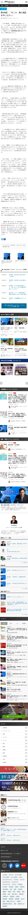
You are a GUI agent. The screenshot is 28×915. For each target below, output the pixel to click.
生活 (15, 759)
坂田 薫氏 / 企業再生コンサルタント (14, 640)
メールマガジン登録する (14, 716)
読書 (4, 901)
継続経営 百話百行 (14, 404)
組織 (15, 746)
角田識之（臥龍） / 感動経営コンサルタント (15, 662)
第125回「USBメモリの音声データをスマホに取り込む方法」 (17, 653)
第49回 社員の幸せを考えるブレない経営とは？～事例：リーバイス (17, 696)
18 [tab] (17, 383)
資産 (19, 5)
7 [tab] (14, 381)
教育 (15, 753)
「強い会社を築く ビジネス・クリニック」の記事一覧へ (14, 305)
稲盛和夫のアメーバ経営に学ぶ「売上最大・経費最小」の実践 (17, 683)
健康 (15, 889)
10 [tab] (20, 381)
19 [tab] (19, 383)
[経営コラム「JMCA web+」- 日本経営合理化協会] (9, 2)
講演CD (19, 901)
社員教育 (12, 896)
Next (27, 383)
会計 (11, 889)
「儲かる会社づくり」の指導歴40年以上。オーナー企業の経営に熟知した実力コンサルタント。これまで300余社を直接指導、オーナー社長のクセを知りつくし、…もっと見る (14, 532)
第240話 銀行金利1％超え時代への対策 (17, 428)
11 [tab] (22, 381)
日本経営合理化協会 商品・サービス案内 (11, 853)
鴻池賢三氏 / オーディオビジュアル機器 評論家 (16, 655)
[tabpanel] (7, 370)
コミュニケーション (7, 879)
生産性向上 (5, 896)
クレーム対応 (14, 877)
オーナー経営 (6, 877)
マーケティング (13, 5)
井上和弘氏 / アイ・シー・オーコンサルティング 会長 (17, 677)
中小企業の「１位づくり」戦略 (16, 418)
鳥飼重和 (5, 906)
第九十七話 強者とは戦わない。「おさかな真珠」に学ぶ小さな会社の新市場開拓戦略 (17, 415)
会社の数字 (5, 889)
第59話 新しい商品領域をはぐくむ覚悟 (7, 349)
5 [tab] (9, 381)
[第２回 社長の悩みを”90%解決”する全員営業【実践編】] (21, 341)
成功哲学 (15, 756)
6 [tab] (12, 381)
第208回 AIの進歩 (13, 445)
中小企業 (5, 886)
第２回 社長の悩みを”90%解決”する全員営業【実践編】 (21, 350)
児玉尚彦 (20, 889)
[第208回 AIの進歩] (3, 446)
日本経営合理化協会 (6, 856)
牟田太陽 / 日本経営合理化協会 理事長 (14, 669)
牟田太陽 (21, 894)
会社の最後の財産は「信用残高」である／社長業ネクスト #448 (17, 667)
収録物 (23, 623)
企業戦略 (6, 5)
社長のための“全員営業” (21, 353)
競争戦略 (5, 899)
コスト (20, 877)
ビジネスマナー (6, 882)
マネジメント (15, 882)
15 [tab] (10, 383)
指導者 (9, 891)
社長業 (17, 896)
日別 (4, 623)
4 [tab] (7, 381)
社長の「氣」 (18, 329)
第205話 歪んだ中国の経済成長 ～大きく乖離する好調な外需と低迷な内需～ (17, 645)
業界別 (15, 749)
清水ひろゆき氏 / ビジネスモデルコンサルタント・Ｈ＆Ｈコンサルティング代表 (17, 699)
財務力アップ (21, 903)
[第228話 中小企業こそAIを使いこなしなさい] (7, 321)
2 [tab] (3, 381)
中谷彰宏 (11, 886)
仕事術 (16, 886)
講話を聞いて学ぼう (7, 903)
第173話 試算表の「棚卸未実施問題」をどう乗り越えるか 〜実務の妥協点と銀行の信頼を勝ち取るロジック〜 (17, 638)
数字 (15, 743)
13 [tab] (27, 381)
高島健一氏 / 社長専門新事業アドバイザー (18, 449)
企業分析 (22, 886)
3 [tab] (5, 381)
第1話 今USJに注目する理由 (13, 689)
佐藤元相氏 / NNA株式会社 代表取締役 (18, 420)
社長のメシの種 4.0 (14, 446)
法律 (9, 894)
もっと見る (24, 562)
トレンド (15, 740)
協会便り (15, 762)
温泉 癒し (14, 894)
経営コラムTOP (4, 850)
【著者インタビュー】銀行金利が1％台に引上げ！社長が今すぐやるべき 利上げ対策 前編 (17, 629)
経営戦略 (17, 899)
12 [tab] (24, 381)
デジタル (16, 879)
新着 (2, 5)
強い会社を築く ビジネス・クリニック (9, 18)
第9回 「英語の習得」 (20, 328)
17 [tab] (15, 383)
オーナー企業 (18, 874)
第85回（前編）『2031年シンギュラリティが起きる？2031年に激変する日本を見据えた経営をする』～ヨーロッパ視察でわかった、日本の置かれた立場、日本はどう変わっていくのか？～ (17, 398)
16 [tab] (13, 383)
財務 (15, 903)
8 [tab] (16, 381)
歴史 (23, 891)
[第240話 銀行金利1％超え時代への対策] (3, 428)
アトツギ (11, 874)
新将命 (18, 891)
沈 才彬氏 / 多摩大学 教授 (12, 648)
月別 (11, 623)
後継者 (4, 891)
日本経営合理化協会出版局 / (12, 632)
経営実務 (11, 899)
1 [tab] (1, 381)
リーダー (23, 5)
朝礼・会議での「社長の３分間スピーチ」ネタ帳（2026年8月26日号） (17, 660)
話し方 (22, 899)
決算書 (4, 894)
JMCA (13, 912)
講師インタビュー (11, 901)
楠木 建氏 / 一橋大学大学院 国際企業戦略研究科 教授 (17, 685)
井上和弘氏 (13, 245)
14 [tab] (8, 383)
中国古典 (20, 884)
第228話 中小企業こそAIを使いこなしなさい (6, 328)
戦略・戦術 (3, 8)
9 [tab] (18, 381)
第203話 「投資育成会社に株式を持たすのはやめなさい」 (17, 674)
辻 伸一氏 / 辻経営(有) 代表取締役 (20, 355)
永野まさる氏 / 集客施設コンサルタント (14, 691)
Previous (1, 383)
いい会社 (5, 874)
